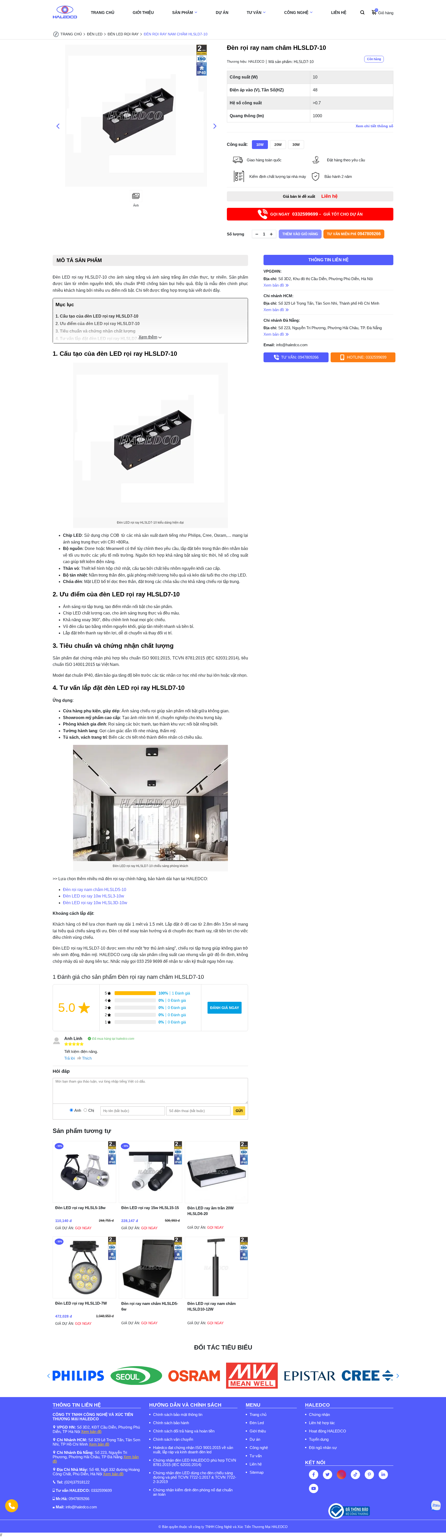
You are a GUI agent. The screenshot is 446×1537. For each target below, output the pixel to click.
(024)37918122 (77, 1482)
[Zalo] (435, 1505)
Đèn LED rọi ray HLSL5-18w (80, 1207)
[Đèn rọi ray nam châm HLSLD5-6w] (150, 1297)
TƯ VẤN (254, 12)
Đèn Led (257, 1423)
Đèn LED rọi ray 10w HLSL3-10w (93, 896)
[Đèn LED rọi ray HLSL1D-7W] (84, 1297)
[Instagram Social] (341, 1474)
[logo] (65, 12)
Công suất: (237, 145)
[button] (48, 1376)
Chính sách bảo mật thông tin (177, 1414)
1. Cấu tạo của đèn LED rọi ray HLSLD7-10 (96, 316)
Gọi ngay (83, 1228)
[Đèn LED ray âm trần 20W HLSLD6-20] (216, 1202)
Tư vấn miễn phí (354, 234)
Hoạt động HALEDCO (327, 1431)
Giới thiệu (258, 1431)
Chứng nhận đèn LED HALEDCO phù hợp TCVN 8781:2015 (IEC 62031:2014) (194, 1462)
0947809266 (79, 1498)
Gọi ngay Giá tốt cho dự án (316, 214)
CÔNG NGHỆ (296, 12)
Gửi (239, 1111)
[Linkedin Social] (383, 1474)
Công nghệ (259, 1447)
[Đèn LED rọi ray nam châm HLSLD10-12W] (216, 1297)
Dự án (255, 1439)
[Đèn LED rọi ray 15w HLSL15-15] (150, 1201)
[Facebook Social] (313, 1474)
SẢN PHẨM (182, 12)
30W (296, 145)
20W (278, 145)
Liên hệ (256, 1464)
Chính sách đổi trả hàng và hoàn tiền (183, 1431)
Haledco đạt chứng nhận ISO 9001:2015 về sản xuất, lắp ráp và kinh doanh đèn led (193, 1449)
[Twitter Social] (327, 1474)
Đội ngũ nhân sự (323, 1447)
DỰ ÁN (222, 12)
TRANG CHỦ (102, 12)
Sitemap (257, 1472)
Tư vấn (256, 1456)
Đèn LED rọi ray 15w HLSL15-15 (150, 1207)
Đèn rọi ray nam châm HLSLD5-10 (94, 889)
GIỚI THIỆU (143, 12)
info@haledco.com (292, 345)
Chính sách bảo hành (171, 1423)
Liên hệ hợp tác (322, 1423)
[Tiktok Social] (355, 1474)
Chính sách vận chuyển (173, 1439)
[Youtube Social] (313, 1488)
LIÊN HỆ (338, 12)
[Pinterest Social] (369, 1474)
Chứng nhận (319, 1414)
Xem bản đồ (91, 1431)
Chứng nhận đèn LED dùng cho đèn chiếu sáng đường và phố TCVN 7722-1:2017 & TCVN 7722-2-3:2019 (194, 1477)
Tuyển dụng (319, 1439)
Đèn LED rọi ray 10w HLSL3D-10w (95, 903)
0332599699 (101, 1490)
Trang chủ (258, 1414)
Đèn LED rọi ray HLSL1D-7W (81, 1303)
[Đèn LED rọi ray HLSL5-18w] (84, 1201)
